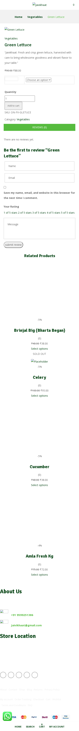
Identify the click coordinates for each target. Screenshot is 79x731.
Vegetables (35, 17)
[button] (73, 4)
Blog (29, 689)
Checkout (38, 699)
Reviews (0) (39, 127)
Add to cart (13, 105)
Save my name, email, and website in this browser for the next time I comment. (39, 195)
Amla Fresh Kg (39, 556)
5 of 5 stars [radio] (68, 212)
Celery (39, 377)
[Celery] (39, 361)
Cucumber (39, 466)
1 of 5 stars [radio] (10, 212)
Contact (13, 689)
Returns (38, 689)
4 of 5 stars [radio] (53, 212)
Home (18, 17)
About (3, 689)
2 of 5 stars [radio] (25, 212)
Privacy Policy (52, 689)
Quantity (10, 92)
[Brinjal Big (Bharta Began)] (39, 264)
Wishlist (56, 699)
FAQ (30, 705)
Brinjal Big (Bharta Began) (39, 330)
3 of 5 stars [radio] (39, 212)
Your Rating (11, 206)
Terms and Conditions (13, 705)
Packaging (11, 79)
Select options (39, 348)
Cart (48, 699)
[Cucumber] (39, 401)
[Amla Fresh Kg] (39, 490)
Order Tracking (23, 699)
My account (6, 699)
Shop (22, 689)
